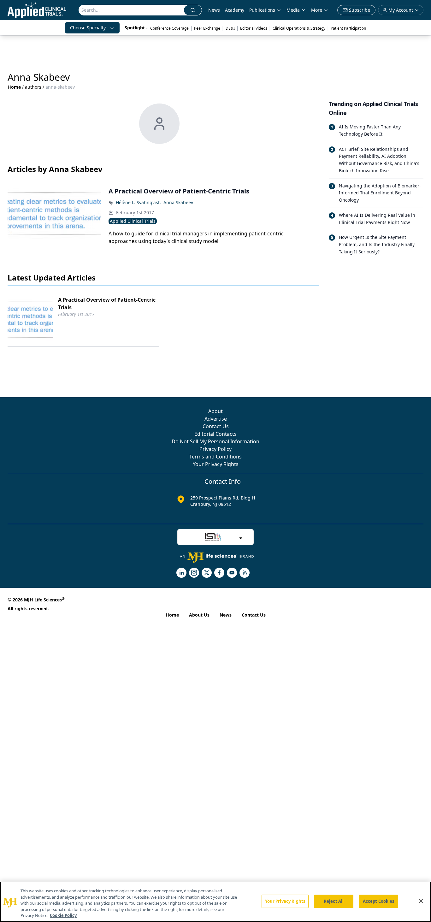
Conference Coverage (169, 28)
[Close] (421, 901)
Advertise (215, 418)
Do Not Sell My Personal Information (215, 441)
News (214, 10)
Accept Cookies (378, 901)
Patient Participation (348, 28)
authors (33, 87)
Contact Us (216, 426)
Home (14, 87)
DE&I (230, 28)
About (215, 411)
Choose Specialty (88, 28)
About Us (199, 615)
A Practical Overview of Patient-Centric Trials (107, 303)
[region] (215, 902)
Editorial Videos (253, 28)
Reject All (334, 901)
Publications (262, 10)
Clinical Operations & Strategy (299, 28)
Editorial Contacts (215, 433)
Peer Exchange (207, 28)
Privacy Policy (215, 449)
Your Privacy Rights (216, 464)
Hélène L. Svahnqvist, (138, 202)
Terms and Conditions (215, 456)
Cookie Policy (63, 915)
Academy (234, 10)
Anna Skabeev (178, 202)
